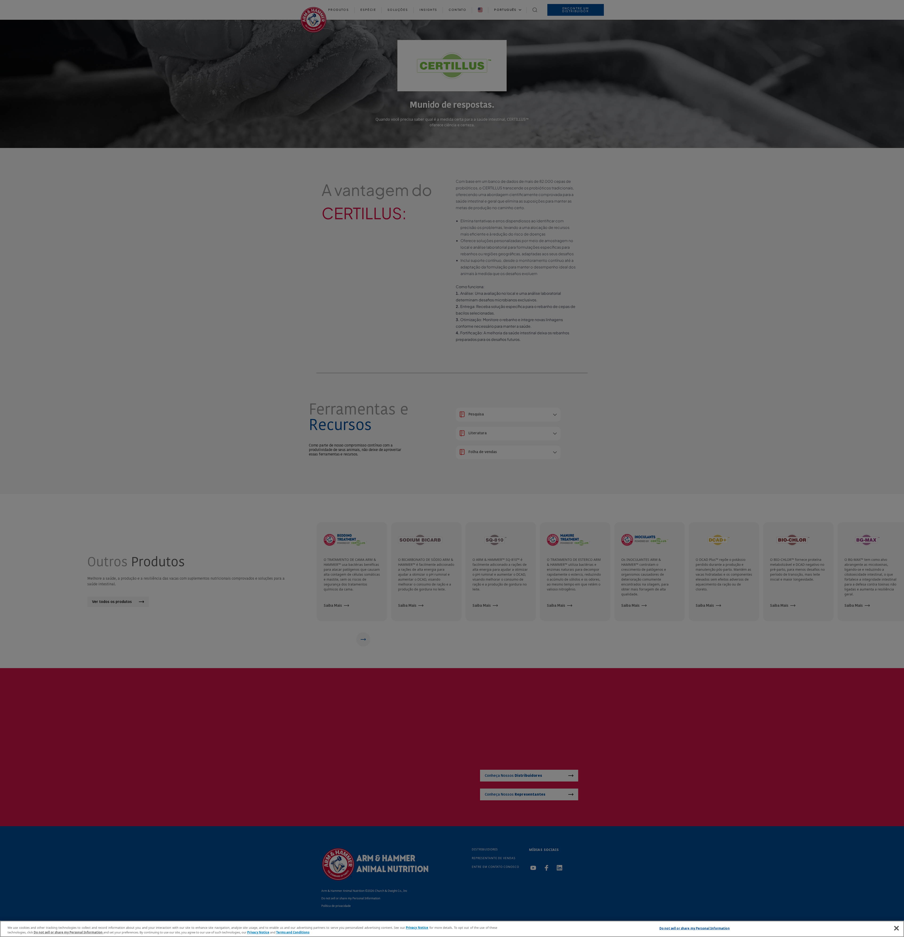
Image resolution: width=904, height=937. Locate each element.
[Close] (896, 928)
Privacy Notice (417, 927)
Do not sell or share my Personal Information (694, 928)
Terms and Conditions (292, 932)
